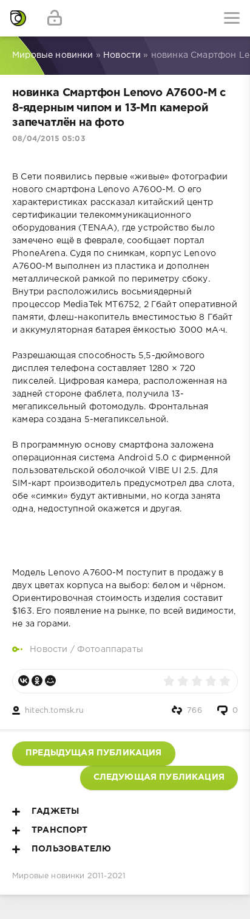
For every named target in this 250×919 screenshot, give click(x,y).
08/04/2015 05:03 (48, 139)
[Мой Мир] (50, 680)
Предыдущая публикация (93, 753)
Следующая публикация (159, 777)
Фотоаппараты (110, 649)
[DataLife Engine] (18, 18)
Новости (48, 649)
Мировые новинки (48, 876)
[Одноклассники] (37, 680)
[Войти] (54, 18)
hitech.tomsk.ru (54, 710)
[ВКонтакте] (23, 680)
